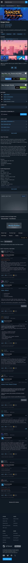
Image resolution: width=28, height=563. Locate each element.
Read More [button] (23, 306)
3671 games (6, 481)
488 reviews (12, 412)
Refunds (4, 542)
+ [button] (24, 34)
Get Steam (15, 533)
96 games (6, 376)
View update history (5, 127)
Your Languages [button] (8, 241)
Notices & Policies (6, 537)
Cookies (4, 540)
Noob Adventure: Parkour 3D (15, 74)
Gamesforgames (8, 24)
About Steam (5, 518)
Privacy (4, 533)
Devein (5, 410)
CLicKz (5, 350)
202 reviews (12, 282)
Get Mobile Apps (7, 559)
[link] (16, 79)
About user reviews (4, 218)
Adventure (9, 34)
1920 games (6, 252)
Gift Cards (5, 527)
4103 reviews (12, 318)
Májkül (5, 480)
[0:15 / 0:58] (14, 47)
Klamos (5, 460)
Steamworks (5, 523)
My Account (15, 540)
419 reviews (12, 252)
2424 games (6, 412)
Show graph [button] (23, 237)
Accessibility (5, 535)
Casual (2, 34)
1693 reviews (12, 462)
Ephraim (6, 433)
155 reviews (11, 376)
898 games (6, 462)
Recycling (15, 525)
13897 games (6, 318)
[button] (3, 5)
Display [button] (16, 235)
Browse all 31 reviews (14, 502)
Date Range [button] (3, 235)
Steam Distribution (6, 525)
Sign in (2, 63)
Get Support (15, 537)
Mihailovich (6, 316)
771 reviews (12, 481)
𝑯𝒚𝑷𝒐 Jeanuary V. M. (8, 251)
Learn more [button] (23, 114)
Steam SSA (5, 521)
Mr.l (5, 375)
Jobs (14, 521)
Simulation (19, 34)
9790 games (6, 351)
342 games (6, 282)
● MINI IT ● (6, 281)
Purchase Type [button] (12, 232)
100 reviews (12, 351)
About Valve (15, 518)
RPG (14, 34)
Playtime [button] (10, 235)
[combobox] (14, 2)
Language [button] (20, 232)
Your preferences (12, 218)
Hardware (15, 523)
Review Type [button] (3, 232)
